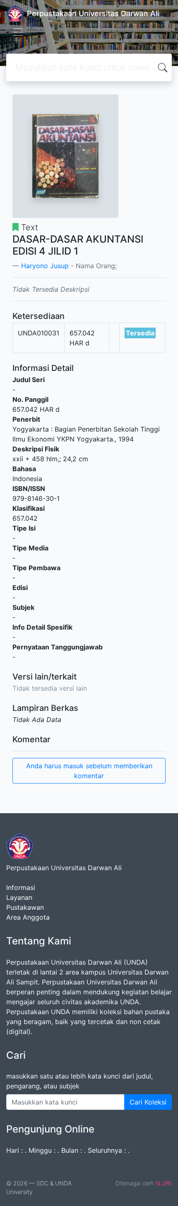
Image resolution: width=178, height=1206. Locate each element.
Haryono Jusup (45, 266)
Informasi (20, 887)
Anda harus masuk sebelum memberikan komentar (89, 771)
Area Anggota (28, 917)
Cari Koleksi (148, 1102)
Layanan (19, 897)
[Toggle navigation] (18, 32)
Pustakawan (25, 907)
